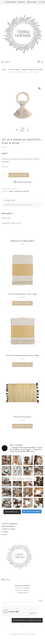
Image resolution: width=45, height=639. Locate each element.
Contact (5, 532)
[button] (40, 88)
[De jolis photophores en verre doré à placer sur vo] (6, 503)
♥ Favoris (21, 2)
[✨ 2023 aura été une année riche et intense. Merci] (38, 492)
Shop (4, 69)
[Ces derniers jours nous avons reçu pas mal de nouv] (28, 492)
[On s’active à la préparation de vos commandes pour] (28, 503)
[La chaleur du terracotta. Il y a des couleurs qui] (17, 460)
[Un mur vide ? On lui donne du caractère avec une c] (38, 460)
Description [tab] (9, 200)
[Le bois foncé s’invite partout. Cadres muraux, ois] (28, 460)
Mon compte (32, 2)
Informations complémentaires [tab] (18, 205)
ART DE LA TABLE (14, 69)
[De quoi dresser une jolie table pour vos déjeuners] (6, 471)
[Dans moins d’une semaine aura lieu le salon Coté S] (17, 481)
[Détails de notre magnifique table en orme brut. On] (17, 492)
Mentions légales (8, 526)
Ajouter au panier (19, 175)
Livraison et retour (8, 529)
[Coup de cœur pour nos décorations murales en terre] (17, 471)
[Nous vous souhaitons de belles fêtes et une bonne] (28, 481)
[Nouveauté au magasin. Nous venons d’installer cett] (6, 460)
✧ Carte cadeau (10, 2)
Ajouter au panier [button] (23, 303)
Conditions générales (10, 524)
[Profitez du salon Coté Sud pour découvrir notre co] (28, 471)
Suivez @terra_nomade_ (22, 479)
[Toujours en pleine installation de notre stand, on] (38, 471)
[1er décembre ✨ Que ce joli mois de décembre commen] (38, 503)
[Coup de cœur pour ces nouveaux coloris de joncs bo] (17, 503)
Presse (4, 535)
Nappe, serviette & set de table (32, 69)
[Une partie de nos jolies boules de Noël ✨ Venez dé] (38, 481)
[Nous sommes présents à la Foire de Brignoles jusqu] (6, 492)
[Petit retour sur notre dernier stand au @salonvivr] (6, 481)
